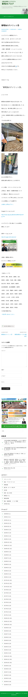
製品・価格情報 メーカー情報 (11, 501)
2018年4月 (6, 567)
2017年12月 (6, 580)
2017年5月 (6, 602)
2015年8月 (6, 668)
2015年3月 (6, 684)
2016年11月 (6, 621)
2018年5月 (6, 564)
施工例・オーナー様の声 (9, 487)
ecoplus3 (13, 29)
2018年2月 (6, 573)
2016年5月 (6, 640)
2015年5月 (6, 678)
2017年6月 (6, 599)
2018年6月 (6, 561)
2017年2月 (6, 612)
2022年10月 (6, 526)
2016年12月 (6, 618)
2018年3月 (6, 570)
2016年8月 (6, 630)
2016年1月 (6, 653)
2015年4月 (6, 681)
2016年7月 (6, 634)
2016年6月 (6, 637)
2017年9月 (6, 589)
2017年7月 (6, 596)
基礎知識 (6, 484)
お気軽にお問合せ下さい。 (7, 204)
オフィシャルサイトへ (9, 16)
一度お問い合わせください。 (8, 314)
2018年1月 (6, 577)
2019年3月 (6, 532)
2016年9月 (6, 627)
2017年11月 (6, 583)
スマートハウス (7, 479)
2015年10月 (6, 662)
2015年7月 (6, 672)
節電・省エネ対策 (8, 492)
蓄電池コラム (11, 326)
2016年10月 (6, 624)
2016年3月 (6, 646)
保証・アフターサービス (9, 482)
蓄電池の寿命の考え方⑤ (9, 468)
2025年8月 (6, 513)
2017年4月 (6, 605)
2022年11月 (6, 523)
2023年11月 (6, 520)
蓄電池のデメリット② (6, 334)
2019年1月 (6, 539)
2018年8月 (6, 555)
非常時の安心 (7, 503)
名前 (2, 369)
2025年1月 (6, 517)
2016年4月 (6, 643)
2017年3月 (6, 608)
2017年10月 (6, 586)
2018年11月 (6, 545)
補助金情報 (6, 498)
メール (3, 375)
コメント (3, 350)
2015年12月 (6, 656)
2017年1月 (6, 615)
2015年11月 (6, 659)
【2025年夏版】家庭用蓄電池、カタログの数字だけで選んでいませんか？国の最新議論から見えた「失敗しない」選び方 (15, 442)
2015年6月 (6, 675)
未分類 (5, 326)
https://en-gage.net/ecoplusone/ (8, 237)
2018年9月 (6, 551)
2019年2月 (6, 536)
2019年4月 (6, 529)
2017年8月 (6, 592)
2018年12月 (6, 542)
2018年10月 (6, 548)
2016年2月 (6, 649)
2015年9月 (6, 665)
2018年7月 (6, 558)
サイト (2, 382)
